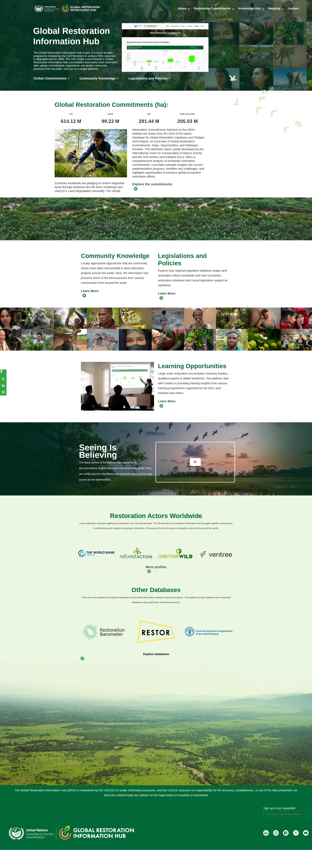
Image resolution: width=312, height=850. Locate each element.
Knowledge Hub (249, 8)
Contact (293, 8)
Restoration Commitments (212, 8)
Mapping (274, 8)
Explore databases (156, 654)
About (182, 8)
